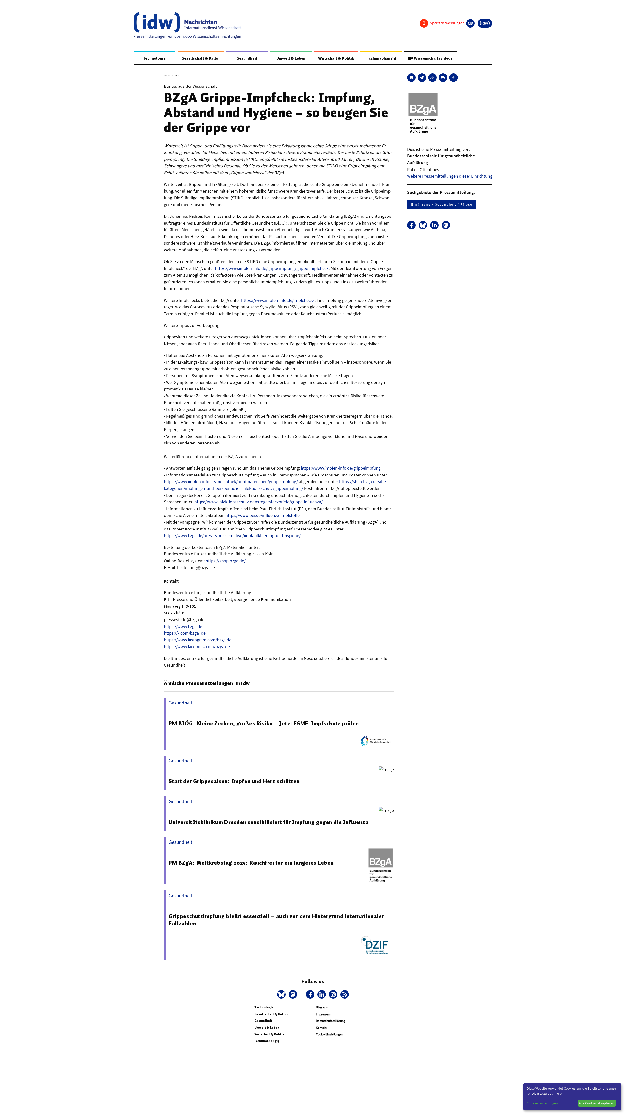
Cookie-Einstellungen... (543, 1103)
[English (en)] (470, 23)
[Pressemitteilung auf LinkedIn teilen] (434, 225)
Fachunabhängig (381, 58)
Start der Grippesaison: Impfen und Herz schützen (234, 781)
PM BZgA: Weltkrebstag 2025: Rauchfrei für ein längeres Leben (251, 862)
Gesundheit (246, 58)
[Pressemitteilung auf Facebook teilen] (411, 225)
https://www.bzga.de (183, 626)
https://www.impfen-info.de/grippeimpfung (340, 468)
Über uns (322, 1007)
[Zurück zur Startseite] (187, 25)
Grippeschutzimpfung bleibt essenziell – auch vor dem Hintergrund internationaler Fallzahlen (276, 920)
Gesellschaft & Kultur (200, 58)
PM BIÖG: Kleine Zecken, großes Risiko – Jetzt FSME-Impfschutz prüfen (264, 723)
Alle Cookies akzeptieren (597, 1103)
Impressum (323, 1014)
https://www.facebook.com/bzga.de (197, 646)
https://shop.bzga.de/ (226, 560)
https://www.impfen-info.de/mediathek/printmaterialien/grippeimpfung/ (231, 481)
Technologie (154, 58)
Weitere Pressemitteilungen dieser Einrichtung (449, 176)
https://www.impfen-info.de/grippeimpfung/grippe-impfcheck (272, 268)
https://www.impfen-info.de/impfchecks (278, 300)
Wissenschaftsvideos (433, 58)
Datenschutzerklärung (330, 1021)
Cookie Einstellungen (329, 1034)
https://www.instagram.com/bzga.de (197, 640)
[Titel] (411, 77)
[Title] (432, 77)
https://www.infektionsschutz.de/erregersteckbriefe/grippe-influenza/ (258, 502)
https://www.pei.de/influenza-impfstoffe (262, 515)
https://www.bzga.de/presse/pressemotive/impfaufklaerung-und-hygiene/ (232, 535)
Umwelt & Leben (290, 58)
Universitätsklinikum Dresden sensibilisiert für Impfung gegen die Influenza (268, 822)
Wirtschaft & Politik (336, 58)
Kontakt (321, 1028)
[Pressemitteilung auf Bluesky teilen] (423, 225)
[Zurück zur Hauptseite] (485, 23)
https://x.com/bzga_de (185, 633)
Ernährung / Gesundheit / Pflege (441, 204)
